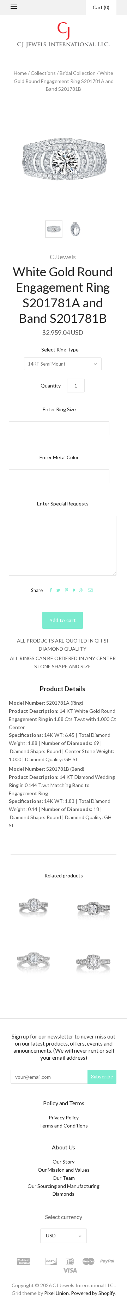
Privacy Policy (64, 1117)
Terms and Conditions (63, 1126)
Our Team (64, 1178)
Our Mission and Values (64, 1170)
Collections (43, 73)
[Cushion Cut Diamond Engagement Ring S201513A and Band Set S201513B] (34, 964)
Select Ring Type (60, 350)
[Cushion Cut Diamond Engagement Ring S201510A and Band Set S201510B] (34, 909)
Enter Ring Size (59, 409)
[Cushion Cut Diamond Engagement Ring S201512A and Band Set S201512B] (93, 909)
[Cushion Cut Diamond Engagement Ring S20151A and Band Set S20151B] (93, 964)
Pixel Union (56, 1293)
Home (20, 73)
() (101, 7)
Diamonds (63, 1194)
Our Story (63, 1162)
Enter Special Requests (63, 504)
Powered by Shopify (93, 1293)
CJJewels (63, 257)
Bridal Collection (78, 73)
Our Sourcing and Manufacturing (63, 1186)
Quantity (51, 386)
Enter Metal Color (59, 457)
